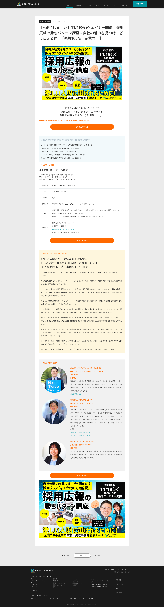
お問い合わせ (120, 592)
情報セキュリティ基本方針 (122, 572)
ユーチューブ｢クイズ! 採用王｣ (81, 436)
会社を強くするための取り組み (100, 584)
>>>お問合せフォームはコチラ (63, 229)
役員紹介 (75, 585)
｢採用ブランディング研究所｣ (80, 432)
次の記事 (97, 555)
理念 (32, 579)
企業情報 (54, 579)
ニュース (118, 588)
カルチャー (94, 579)
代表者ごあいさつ (77, 581)
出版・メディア (35, 598)
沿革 (54, 587)
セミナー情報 (45, 21)
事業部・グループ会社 (59, 583)
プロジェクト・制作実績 (77, 598)
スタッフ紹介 (120, 584)
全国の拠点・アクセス (59, 585)
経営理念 (34, 584)
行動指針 (34, 590)
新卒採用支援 (54, 598)
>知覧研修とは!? (76, 394)
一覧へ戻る (83, 555)
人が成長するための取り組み (100, 586)
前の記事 (66, 555)
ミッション (35, 586)
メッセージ (74, 579)
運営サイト (92, 598)
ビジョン (34, 588)
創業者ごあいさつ (77, 583)
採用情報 (118, 580)
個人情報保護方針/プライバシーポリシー (117, 569)
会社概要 (55, 581)
